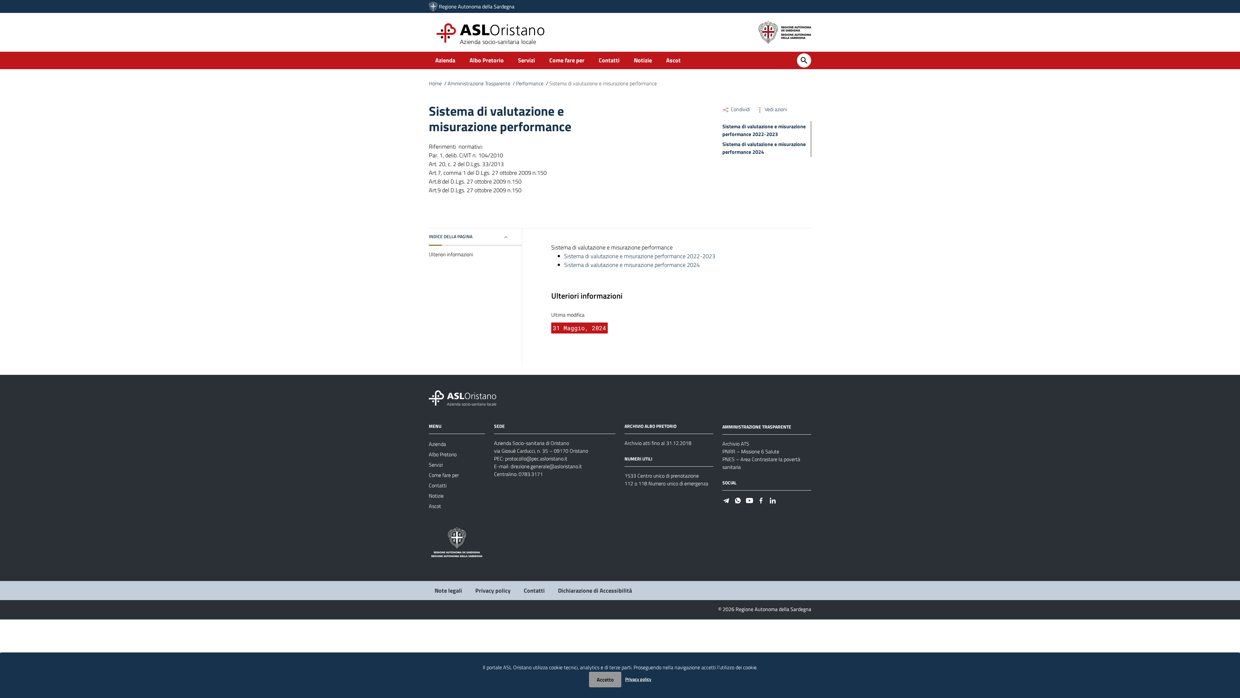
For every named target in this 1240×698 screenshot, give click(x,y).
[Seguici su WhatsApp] (738, 500)
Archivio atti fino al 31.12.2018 (658, 443)
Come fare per (566, 60)
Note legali (448, 590)
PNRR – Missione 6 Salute (750, 451)
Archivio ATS (735, 444)
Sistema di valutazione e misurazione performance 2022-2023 (764, 130)
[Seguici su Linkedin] (773, 500)
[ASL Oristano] (433, 6)
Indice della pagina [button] (450, 236)
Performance (529, 83)
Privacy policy (493, 590)
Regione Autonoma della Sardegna (476, 6)
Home (435, 83)
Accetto (605, 679)
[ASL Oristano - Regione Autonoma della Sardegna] (463, 397)
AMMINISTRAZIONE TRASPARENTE (756, 426)
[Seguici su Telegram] (726, 500)
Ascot (673, 60)
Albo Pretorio (487, 60)
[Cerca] (804, 60)
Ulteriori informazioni (451, 254)
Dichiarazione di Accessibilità (595, 590)
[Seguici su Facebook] (761, 500)
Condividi (739, 109)
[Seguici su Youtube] (749, 500)
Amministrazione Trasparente (479, 83)
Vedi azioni (775, 109)
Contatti (609, 60)
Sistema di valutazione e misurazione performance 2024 (632, 264)
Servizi (526, 60)
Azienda (445, 60)
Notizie (643, 60)
